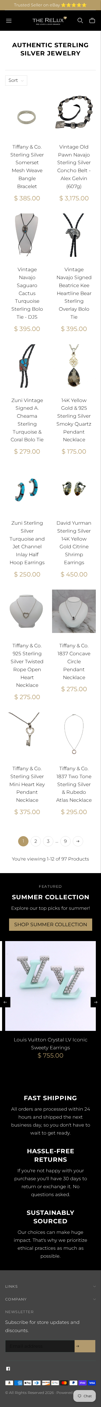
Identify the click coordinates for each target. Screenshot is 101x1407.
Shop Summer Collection (50, 924)
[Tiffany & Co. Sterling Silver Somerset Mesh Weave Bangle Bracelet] (27, 112)
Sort (13, 80)
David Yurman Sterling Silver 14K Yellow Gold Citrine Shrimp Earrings (73, 542)
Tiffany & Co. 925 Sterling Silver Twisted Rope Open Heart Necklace (27, 665)
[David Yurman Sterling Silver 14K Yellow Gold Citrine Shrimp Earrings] (74, 488)
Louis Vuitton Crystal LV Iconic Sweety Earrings (51, 1044)
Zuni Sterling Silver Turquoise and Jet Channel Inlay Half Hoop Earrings (27, 542)
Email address (24, 1340)
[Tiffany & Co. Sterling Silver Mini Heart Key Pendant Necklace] (27, 734)
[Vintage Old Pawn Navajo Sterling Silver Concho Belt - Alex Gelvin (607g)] (74, 112)
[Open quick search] (80, 20)
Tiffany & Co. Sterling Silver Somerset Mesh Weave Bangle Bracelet (27, 166)
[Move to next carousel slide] (96, 1002)
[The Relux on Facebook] (8, 1369)
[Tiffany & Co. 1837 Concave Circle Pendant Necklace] (74, 611)
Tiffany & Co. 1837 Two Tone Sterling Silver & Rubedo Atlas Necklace (74, 784)
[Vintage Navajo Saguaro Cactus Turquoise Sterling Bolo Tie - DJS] (27, 235)
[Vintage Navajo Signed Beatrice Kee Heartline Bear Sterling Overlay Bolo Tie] (74, 235)
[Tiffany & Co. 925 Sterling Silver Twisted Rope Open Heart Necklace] (27, 611)
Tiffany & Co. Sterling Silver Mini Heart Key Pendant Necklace (27, 784)
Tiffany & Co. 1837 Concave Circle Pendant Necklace (73, 661)
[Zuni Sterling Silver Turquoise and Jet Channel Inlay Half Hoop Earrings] (27, 488)
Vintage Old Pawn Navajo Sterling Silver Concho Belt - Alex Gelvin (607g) (74, 166)
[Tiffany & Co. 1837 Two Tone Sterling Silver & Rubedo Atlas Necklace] (74, 734)
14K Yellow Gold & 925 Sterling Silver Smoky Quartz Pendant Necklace (73, 420)
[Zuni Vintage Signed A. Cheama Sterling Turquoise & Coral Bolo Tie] (27, 366)
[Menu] (8, 20)
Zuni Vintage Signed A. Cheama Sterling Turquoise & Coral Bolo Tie (27, 420)
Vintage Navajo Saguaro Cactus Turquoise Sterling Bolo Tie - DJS (27, 293)
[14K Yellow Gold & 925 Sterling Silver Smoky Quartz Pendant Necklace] (74, 366)
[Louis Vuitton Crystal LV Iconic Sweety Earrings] (50, 986)
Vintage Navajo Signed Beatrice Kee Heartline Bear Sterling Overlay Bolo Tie (74, 293)
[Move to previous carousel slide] (5, 1002)
